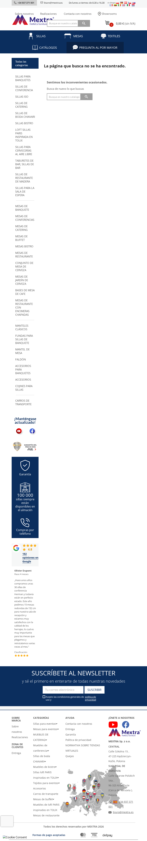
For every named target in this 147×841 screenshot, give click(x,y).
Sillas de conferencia (24, 88)
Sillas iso (21, 96)
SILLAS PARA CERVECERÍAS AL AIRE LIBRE (23, 150)
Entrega (16, 753)
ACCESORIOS (23, 379)
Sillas (41, 36)
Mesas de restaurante (24, 254)
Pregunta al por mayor (98, 47)
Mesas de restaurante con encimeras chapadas (24, 307)
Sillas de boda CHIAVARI (25, 114)
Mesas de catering (21, 228)
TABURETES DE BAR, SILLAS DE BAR (24, 164)
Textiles (114, 36)
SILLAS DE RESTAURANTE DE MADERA (24, 177)
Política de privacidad (78, 740)
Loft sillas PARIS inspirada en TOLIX (24, 135)
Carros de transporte (23, 402)
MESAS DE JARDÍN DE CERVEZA (21, 280)
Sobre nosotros (24, 13)
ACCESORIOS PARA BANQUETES (23, 369)
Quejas (69, 756)
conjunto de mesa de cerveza (24, 266)
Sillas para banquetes (22, 78)
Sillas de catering (21, 104)
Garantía (70, 734)
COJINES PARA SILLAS (23, 387)
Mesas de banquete (22, 207)
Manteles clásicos (21, 327)
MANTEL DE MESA (22, 351)
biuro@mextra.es (53, 2)
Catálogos (48, 47)
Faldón (20, 359)
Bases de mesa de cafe (25, 292)
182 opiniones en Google (30, 557)
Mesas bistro (24, 246)
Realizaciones (48, 13)
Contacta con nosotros (77, 13)
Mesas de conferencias (24, 217)
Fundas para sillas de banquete (24, 339)
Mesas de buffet (21, 238)
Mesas (78, 36)
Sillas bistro (24, 123)
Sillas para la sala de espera (24, 191)
